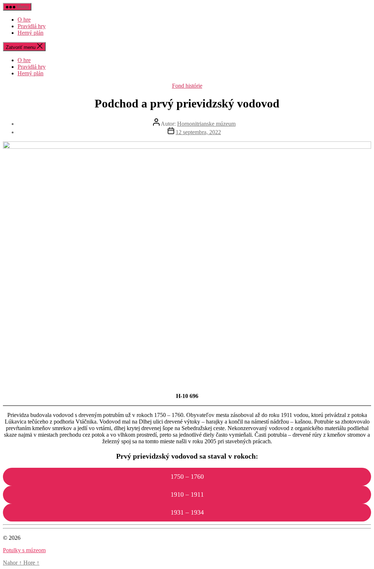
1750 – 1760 (187, 476)
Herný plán (30, 33)
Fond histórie (187, 86)
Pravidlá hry (32, 26)
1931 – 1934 (187, 512)
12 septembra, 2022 (198, 132)
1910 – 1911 (187, 494)
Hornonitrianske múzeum (206, 124)
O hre (24, 19)
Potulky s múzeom (24, 550)
